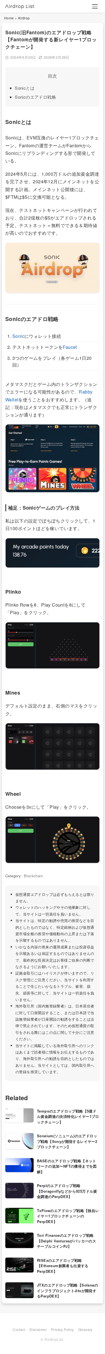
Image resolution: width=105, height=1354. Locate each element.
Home (9, 17)
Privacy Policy (62, 1329)
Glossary (85, 1329)
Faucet (70, 347)
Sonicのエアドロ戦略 (35, 97)
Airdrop (24, 17)
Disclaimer (38, 1329)
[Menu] (95, 6)
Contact (19, 1329)
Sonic (18, 336)
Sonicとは (24, 88)
